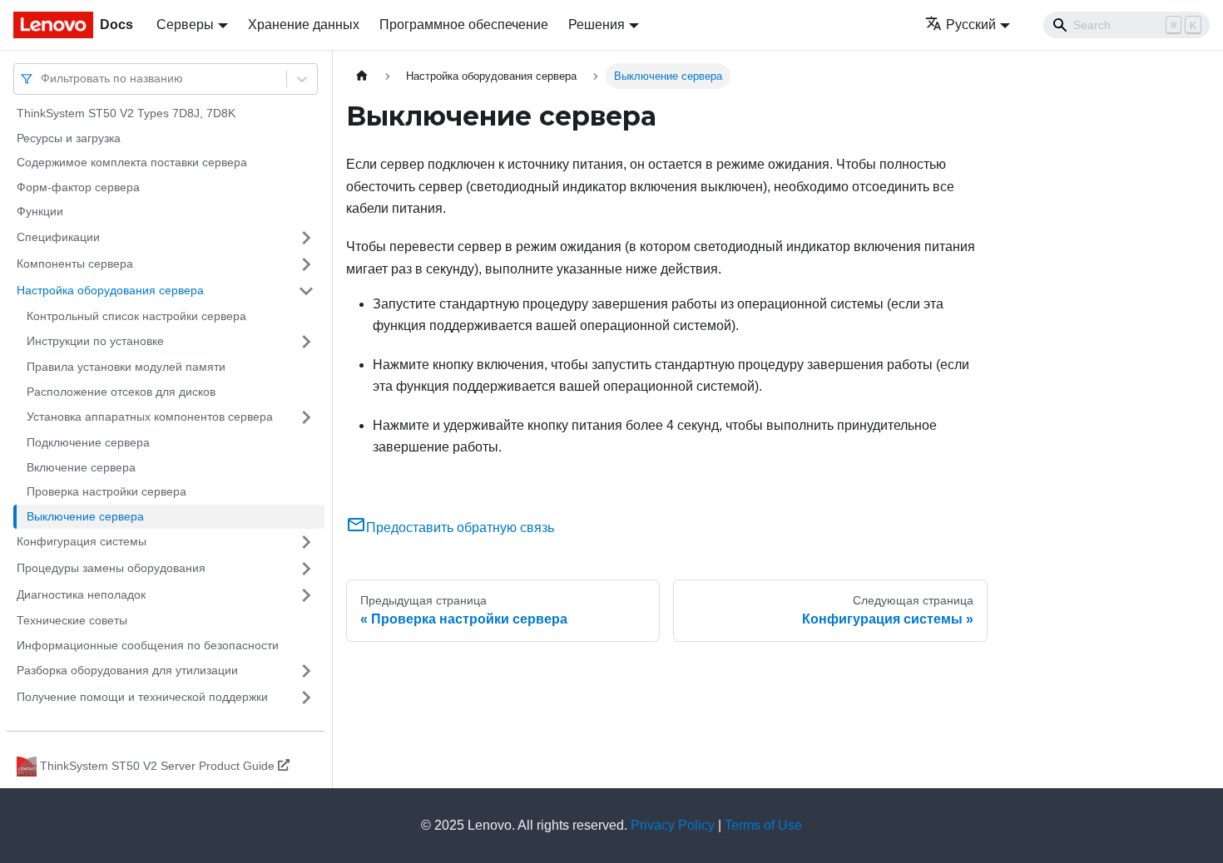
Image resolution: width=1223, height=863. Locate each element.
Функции (40, 211)
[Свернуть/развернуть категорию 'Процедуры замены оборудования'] (306, 568)
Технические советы (72, 620)
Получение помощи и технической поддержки (142, 696)
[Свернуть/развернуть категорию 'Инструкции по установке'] (306, 341)
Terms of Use (763, 825)
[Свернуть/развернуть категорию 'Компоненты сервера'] (306, 264)
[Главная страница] (362, 76)
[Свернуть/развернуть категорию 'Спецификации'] (306, 237)
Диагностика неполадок (81, 594)
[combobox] (42, 78)
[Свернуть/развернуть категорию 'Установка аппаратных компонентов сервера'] (306, 417)
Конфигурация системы (81, 541)
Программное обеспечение (463, 24)
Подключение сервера (88, 442)
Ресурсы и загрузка (69, 138)
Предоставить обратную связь (460, 527)
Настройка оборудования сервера (110, 290)
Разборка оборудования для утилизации (127, 670)
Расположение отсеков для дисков (121, 391)
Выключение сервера (85, 516)
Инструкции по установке (95, 341)
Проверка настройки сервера (106, 491)
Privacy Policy (673, 825)
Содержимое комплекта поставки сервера (132, 162)
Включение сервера (81, 467)
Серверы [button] (185, 24)
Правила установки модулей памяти (126, 366)
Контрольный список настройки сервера (136, 316)
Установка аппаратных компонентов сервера (150, 416)
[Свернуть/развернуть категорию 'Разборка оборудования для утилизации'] (306, 671)
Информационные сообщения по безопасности (148, 645)
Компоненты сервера (75, 263)
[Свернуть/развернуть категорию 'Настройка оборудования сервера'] (306, 291)
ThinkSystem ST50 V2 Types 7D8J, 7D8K (126, 113)
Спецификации (58, 237)
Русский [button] (971, 24)
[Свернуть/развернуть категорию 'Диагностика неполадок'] (306, 595)
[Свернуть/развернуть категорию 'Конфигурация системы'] (306, 542)
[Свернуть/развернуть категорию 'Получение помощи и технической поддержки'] (306, 697)
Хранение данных (303, 24)
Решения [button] (596, 24)
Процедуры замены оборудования (111, 568)
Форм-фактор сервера (78, 187)
